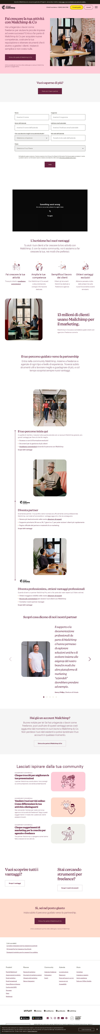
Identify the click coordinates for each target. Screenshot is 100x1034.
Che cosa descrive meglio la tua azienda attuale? (29, 133)
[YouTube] (62, 1017)
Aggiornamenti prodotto (13, 975)
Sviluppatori (48, 975)
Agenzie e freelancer (50, 972)
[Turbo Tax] (38, 1011)
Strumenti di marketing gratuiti (32, 975)
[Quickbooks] (60, 1011)
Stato (7, 993)
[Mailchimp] (71, 1011)
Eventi (46, 978)
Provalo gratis (76, 7)
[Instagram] (55, 1017)
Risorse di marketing (29, 972)
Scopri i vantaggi (15, 883)
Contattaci (79, 972)
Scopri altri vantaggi (25, 450)
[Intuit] (28, 1011)
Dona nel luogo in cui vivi (66, 978)
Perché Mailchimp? (11, 972)
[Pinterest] (66, 1017)
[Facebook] (48, 1017)
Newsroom (62, 975)
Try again (50, 216)
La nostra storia (63, 972)
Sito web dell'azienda (57, 133)
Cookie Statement (32, 1031)
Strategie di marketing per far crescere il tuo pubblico (22, 952)
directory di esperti (55, 519)
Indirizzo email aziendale (58, 123)
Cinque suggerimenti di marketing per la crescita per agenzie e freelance (30, 830)
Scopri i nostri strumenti (69, 888)
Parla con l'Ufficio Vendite (83, 981)
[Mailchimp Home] (8, 7)
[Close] (97, 1029)
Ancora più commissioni (28, 599)
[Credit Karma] (49, 1011)
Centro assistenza (81, 978)
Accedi (88, 7)
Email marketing (10, 978)
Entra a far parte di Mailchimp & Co (20, 57)
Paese (16, 144)
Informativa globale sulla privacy (67, 157)
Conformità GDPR (11, 987)
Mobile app (9, 996)
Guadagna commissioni (28, 446)
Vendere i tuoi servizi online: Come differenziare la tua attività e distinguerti (30, 804)
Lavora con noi (63, 981)
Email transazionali (11, 981)
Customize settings (86, 1029)
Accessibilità (62, 984)
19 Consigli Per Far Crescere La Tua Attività (19, 949)
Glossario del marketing (30, 978)
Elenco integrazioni (28, 981)
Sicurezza (9, 990)
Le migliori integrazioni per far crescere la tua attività (22, 946)
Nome (16, 113)
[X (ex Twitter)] (51, 1017)
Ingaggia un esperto (82, 975)
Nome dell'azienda (20, 123)
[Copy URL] (50, 211)
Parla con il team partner (50, 91)
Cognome (54, 113)
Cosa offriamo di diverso (13, 984)
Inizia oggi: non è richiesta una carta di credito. (72, 2)
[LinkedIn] (58, 1017)
